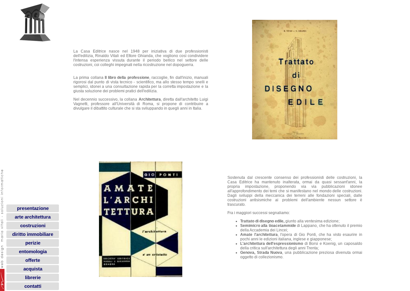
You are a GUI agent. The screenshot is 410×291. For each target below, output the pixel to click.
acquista (32, 268)
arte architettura (33, 217)
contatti (32, 286)
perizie (32, 242)
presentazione (33, 208)
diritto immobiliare (32, 234)
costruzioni (32, 225)
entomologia (33, 251)
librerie (33, 277)
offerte (32, 260)
